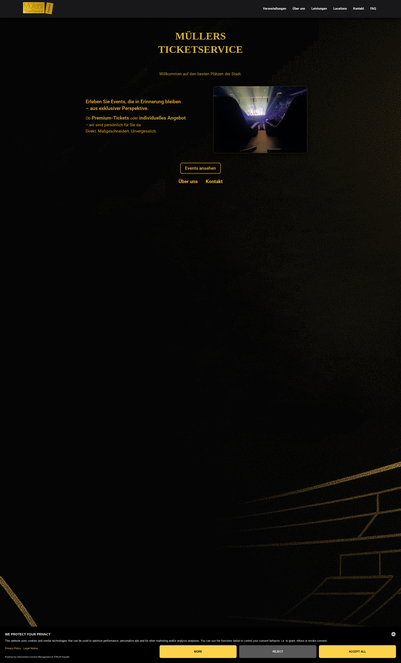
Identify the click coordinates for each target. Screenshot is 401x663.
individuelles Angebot (162, 118)
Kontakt (214, 181)
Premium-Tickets (110, 118)
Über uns (188, 181)
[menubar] (319, 9)
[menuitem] (275, 9)
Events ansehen (200, 168)
